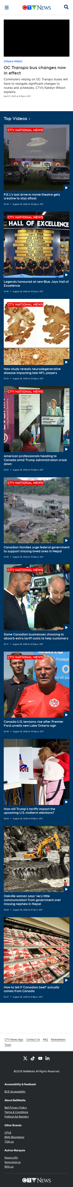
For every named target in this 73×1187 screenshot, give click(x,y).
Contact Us (33, 1039)
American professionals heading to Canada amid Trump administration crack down (35, 460)
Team (7, 1044)
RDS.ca (8, 1166)
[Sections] (6, 7)
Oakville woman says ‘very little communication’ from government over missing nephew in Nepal (32, 900)
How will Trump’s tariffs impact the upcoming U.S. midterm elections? (29, 811)
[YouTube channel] (40, 1058)
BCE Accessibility (14, 1091)
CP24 (7, 1132)
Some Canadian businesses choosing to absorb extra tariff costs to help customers (36, 636)
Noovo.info (11, 1157)
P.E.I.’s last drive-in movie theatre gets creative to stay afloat (32, 196)
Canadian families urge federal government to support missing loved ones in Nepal (36, 549)
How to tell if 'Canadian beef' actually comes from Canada (31, 989)
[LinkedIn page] (47, 1058)
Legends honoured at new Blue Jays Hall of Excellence (36, 283)
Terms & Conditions (16, 1112)
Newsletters (58, 1039)
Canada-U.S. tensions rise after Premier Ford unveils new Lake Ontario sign (33, 723)
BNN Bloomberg (14, 1137)
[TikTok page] (33, 1058)
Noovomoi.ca (12, 1162)
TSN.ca (9, 1141)
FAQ (45, 1039)
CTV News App (13, 1039)
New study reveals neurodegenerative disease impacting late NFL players (32, 371)
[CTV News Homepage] (36, 7)
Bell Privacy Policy (15, 1107)
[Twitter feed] (25, 1058)
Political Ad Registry (16, 1116)
